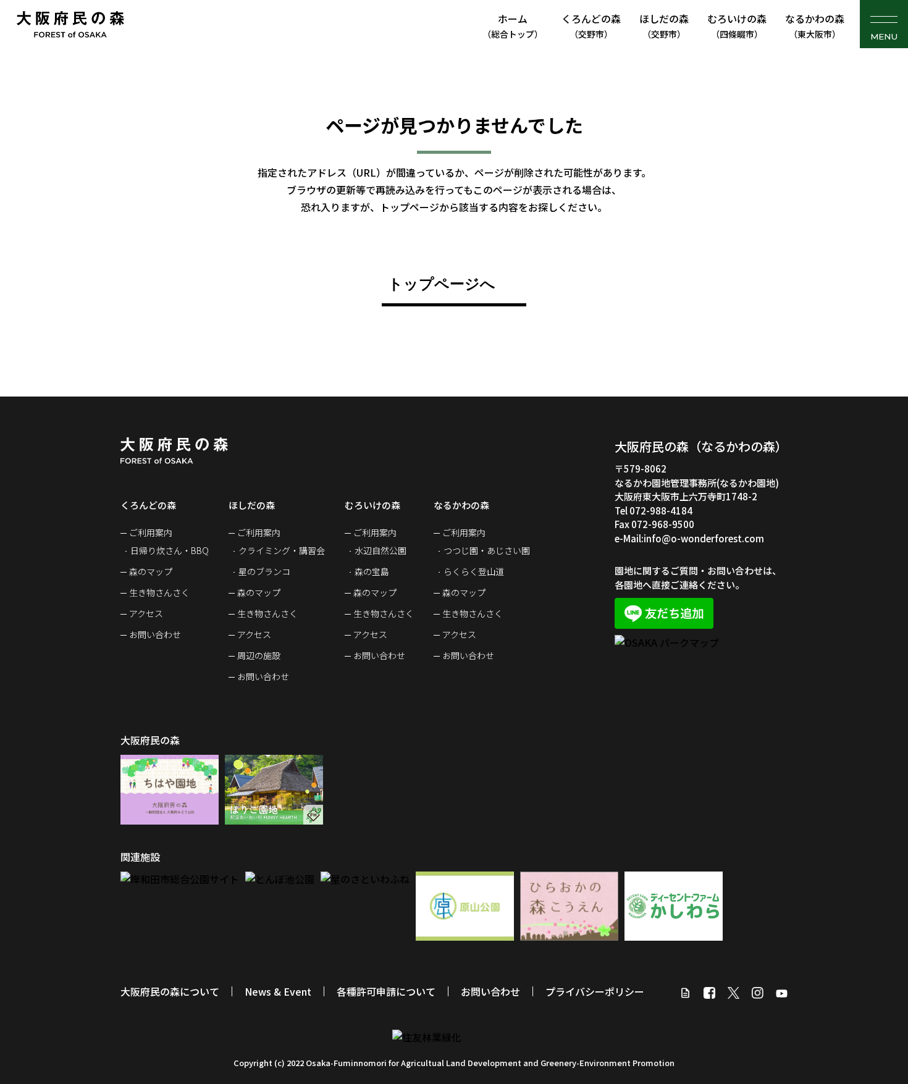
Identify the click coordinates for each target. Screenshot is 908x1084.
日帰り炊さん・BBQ (169, 550)
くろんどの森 (591, 25)
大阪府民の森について (169, 991)
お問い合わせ (155, 634)
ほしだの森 (664, 25)
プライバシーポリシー (594, 991)
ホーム (512, 25)
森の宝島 (372, 571)
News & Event (278, 991)
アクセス (146, 613)
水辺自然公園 (380, 550)
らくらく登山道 (473, 571)
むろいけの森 (737, 25)
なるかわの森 (814, 25)
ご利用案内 (150, 532)
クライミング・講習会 (281, 550)
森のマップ (150, 571)
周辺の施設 (258, 655)
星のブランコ (264, 571)
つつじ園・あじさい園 (486, 550)
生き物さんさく (159, 592)
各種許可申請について (386, 991)
